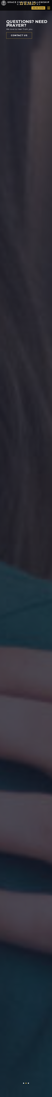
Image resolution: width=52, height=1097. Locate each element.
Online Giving (38, 8)
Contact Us (19, 35)
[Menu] (48, 8)
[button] (23, 1083)
